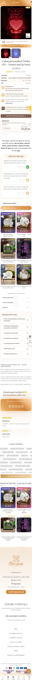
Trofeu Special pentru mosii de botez (24, 287)
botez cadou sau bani (18, 452)
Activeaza (6, 128)
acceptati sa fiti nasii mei (20, 448)
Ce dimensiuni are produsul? (11, 338)
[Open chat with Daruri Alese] (28, 671)
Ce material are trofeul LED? (11, 333)
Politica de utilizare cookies (15, 646)
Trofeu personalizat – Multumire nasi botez (8, 235)
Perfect (22, 406)
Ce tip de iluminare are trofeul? (11, 343)
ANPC (16, 651)
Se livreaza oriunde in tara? (10, 354)
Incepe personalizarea (15, 45)
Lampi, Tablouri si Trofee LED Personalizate (20, 78)
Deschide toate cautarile (16, 476)
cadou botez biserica (19, 462)
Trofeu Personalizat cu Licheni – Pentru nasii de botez (8, 261)
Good (19, 406)
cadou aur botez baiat (16, 455)
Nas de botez (8, 88)
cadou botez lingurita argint (19, 466)
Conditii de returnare (15, 637)
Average (16, 406)
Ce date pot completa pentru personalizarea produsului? (11, 327)
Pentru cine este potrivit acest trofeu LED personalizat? (14, 319)
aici (18, 151)
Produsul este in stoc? (9, 348)
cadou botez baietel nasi (21, 459)
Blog (16, 629)
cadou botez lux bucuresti (19, 469)
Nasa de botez (16, 88)
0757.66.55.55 (17, 592)
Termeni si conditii (16, 642)
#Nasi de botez (18, 90)
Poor (9, 406)
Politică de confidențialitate (15, 655)
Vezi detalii (9, 103)
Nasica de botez (9, 90)
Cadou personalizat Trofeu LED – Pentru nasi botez (24, 261)
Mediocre (13, 406)
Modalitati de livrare (16, 633)
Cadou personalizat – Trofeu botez (24, 235)
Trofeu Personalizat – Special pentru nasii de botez (8, 287)
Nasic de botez (25, 88)
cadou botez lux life (17, 473)
